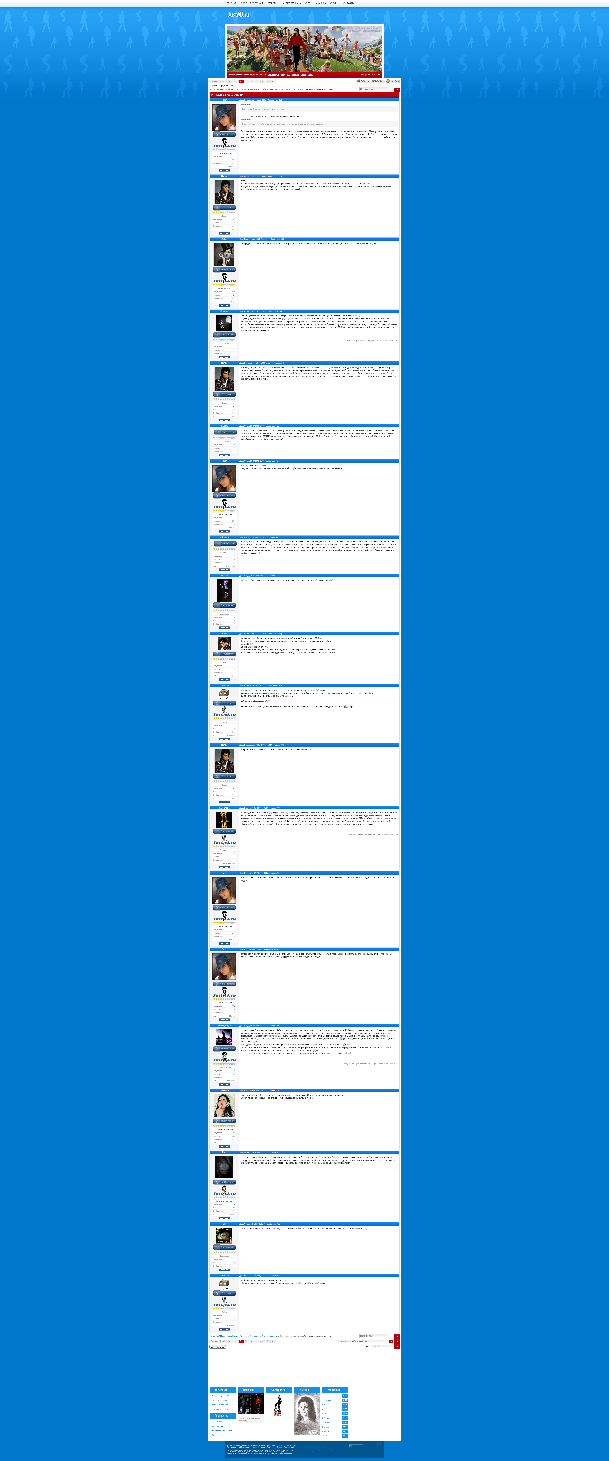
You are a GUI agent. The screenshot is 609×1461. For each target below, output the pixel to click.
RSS (288, 75)
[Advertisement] (383, 1369)
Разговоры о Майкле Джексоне (263, 89)
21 (280, 100)
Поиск (303, 75)
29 (278, 576)
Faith (231, 85)
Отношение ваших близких (291, 89)
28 (278, 537)
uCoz (294, 1445)
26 (278, 426)
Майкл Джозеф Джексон (237, 89)
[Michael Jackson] (244, 15)
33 (279, 808)
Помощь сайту (289, 1447)
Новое (310, 75)
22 (280, 176)
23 (283, 239)
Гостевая (262, 1447)
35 (279, 949)
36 (278, 1026)
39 (279, 1224)
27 (278, 461)
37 (278, 1090)
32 (283, 745)
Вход (283, 75)
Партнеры (271, 1447)
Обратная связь (233, 1447)
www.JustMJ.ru (265, 1445)
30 (262, 81)
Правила (295, 75)
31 (268, 81)
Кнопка (279, 1447)
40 (279, 1276)
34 (279, 873)
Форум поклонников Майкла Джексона (242, 1445)
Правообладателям (249, 1447)
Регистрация (273, 75)
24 (280, 311)
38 (279, 1152)
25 (284, 363)
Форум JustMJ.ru (216, 89)
